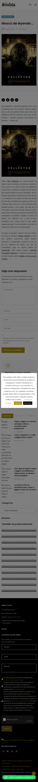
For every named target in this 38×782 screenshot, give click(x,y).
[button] (19, 777)
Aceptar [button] (18, 403)
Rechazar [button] (27, 403)
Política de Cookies (13, 399)
